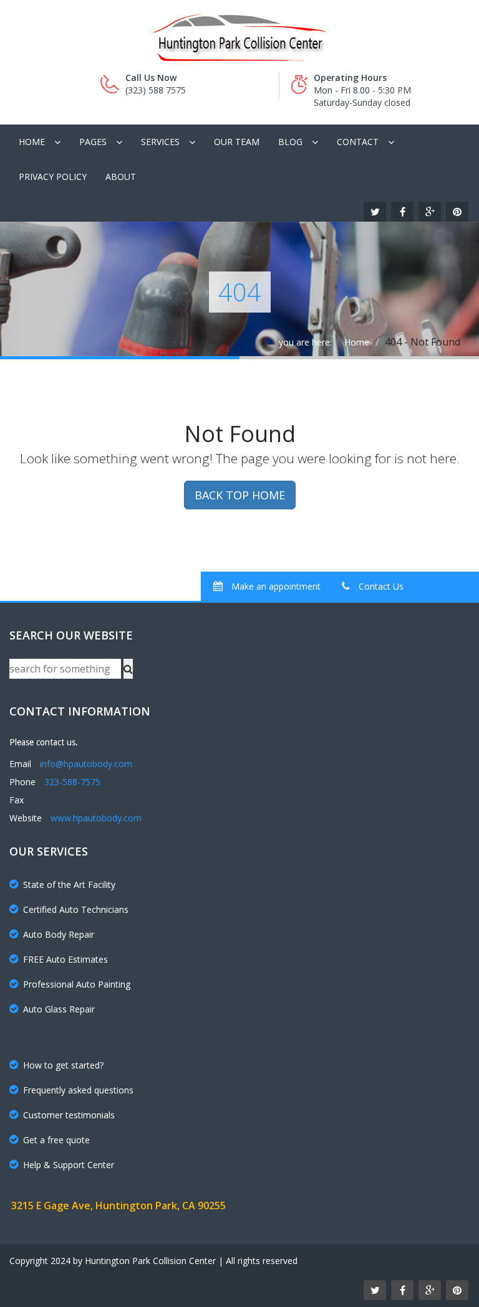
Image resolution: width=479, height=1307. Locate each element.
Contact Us (380, 586)
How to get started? (63, 1065)
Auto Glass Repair (59, 1009)
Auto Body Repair (58, 934)
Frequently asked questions (78, 1090)
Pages (93, 142)
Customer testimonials (69, 1115)
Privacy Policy (53, 176)
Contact (358, 142)
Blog (290, 142)
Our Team (236, 142)
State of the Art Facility (69, 884)
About (120, 176)
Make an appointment (275, 586)
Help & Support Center (68, 1165)
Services (160, 142)
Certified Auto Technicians (75, 909)
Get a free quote (56, 1140)
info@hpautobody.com (86, 764)
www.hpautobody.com (96, 818)
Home (32, 142)
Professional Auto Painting (76, 984)
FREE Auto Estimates (65, 959)
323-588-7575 (72, 782)
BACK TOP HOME (240, 495)
